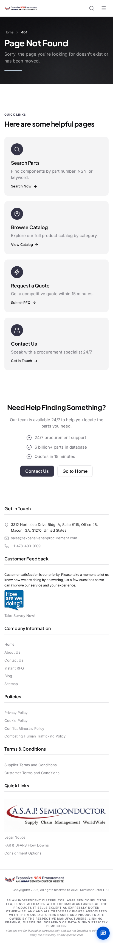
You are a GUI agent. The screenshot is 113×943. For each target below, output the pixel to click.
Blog (8, 676)
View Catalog (22, 245)
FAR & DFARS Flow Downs (26, 845)
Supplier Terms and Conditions (30, 765)
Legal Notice (15, 837)
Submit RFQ (20, 303)
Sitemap (11, 684)
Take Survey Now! (19, 615)
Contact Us (37, 471)
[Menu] (104, 8)
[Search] (92, 8)
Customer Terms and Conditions (32, 773)
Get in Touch (21, 361)
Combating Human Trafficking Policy (35, 736)
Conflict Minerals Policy (24, 728)
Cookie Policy (15, 720)
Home (8, 32)
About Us (12, 652)
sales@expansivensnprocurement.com (44, 538)
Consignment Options (22, 853)
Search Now (21, 186)
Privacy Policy (15, 712)
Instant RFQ (14, 668)
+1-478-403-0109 (26, 546)
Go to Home (75, 471)
